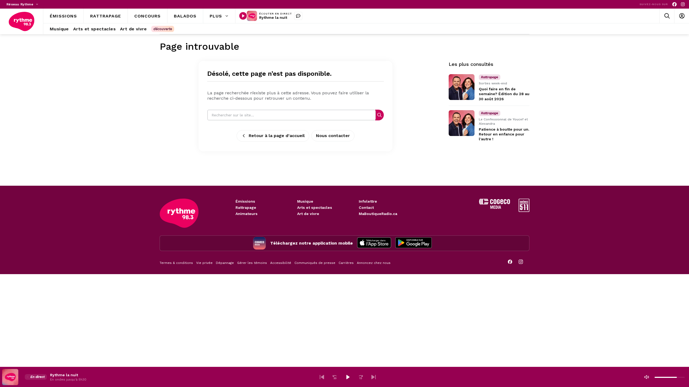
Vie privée (204, 263)
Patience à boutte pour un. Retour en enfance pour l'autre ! (504, 134)
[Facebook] (674, 4)
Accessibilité (280, 263)
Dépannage (225, 263)
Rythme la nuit (273, 17)
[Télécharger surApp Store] (374, 243)
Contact (366, 207)
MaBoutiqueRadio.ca (378, 214)
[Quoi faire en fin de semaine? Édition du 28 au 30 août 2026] (461, 87)
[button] (322, 377)
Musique (305, 201)
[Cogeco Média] (494, 207)
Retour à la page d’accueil (277, 135)
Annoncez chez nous (374, 263)
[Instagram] (683, 4)
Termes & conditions (176, 263)
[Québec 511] (524, 210)
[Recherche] (379, 115)
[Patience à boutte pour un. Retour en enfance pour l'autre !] (461, 123)
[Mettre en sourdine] (646, 377)
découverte (162, 29)
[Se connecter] (681, 16)
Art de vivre (308, 214)
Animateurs (246, 214)
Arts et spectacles (314, 207)
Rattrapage (245, 207)
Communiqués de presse (314, 263)
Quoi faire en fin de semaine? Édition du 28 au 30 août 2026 (504, 94)
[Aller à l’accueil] (21, 21)
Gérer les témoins (252, 263)
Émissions (245, 201)
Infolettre (368, 201)
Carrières (346, 263)
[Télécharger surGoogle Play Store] (413, 243)
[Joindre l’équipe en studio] (298, 16)
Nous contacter (333, 135)
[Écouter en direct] (243, 16)
